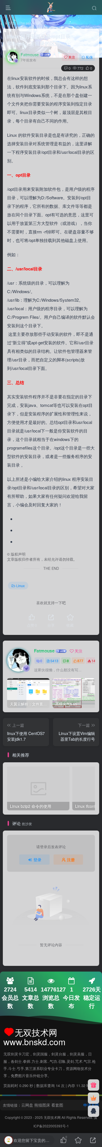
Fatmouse (30, 54)
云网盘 (27, 1105)
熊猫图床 (42, 1105)
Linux (44, 22)
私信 (89, 57)
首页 (11, 22)
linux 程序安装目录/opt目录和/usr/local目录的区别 (39, 40)
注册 (71, 859)
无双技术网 (52, 1117)
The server (27, 22)
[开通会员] (93, 1098)
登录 (37, 859)
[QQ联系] (93, 1111)
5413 (54, 660)
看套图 (57, 1105)
